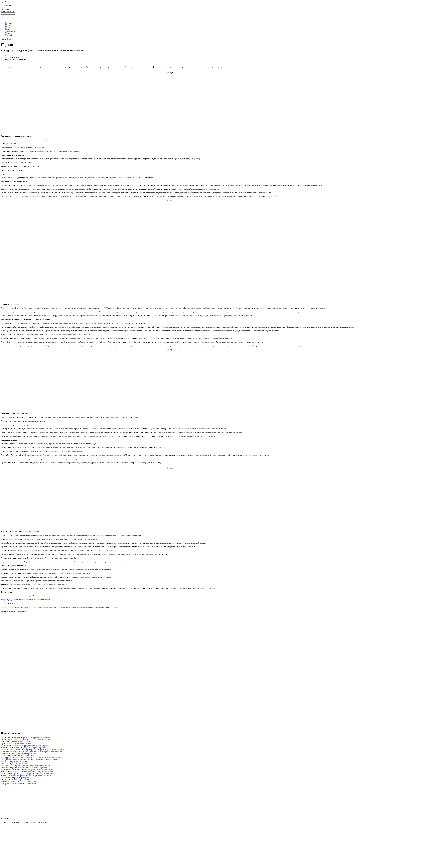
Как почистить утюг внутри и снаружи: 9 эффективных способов (26, 776)
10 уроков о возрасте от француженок (15, 780)
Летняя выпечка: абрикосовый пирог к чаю (17, 756)
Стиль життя (10, 31)
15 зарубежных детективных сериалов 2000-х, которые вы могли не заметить (30, 760)
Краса (7, 33)
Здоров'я (8, 23)
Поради (8, 27)
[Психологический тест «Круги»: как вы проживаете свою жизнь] (26, 738)
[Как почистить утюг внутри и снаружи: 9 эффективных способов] (27, 774)
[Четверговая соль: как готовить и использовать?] (20, 782)
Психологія (9, 25)
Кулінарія (8, 35)
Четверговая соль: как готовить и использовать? (19, 784)
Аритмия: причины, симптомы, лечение (16, 744)
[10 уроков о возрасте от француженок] (16, 778)
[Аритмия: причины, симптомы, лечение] (17, 742)
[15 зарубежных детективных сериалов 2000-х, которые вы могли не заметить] (31, 758)
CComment (22, 611)
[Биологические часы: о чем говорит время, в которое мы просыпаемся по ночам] (32, 750)
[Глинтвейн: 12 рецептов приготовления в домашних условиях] (25, 766)
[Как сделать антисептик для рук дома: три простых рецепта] (24, 746)
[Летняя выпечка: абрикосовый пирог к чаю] (18, 754)
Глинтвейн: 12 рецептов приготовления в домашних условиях (24, 768)
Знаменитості (10, 29)
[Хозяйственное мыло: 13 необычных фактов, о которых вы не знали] (27, 770)
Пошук (3, 39)
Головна (8, 6)
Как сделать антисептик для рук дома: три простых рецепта (23, 748)
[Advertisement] (67, 631)
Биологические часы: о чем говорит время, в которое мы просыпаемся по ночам (31, 752)
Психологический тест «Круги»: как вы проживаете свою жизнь (25, 740)
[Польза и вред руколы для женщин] (15, 762)
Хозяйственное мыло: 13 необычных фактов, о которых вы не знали (27, 772)
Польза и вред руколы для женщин (14, 764)
